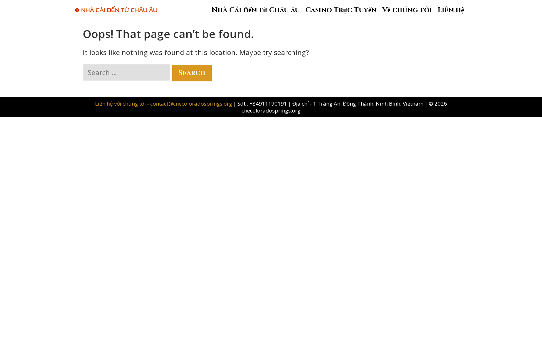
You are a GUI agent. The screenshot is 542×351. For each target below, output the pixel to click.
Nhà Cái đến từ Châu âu (256, 10)
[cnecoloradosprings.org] (116, 6)
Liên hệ (451, 10)
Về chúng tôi (407, 10)
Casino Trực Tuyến (341, 10)
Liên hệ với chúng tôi (121, 103)
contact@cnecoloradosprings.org (191, 103)
